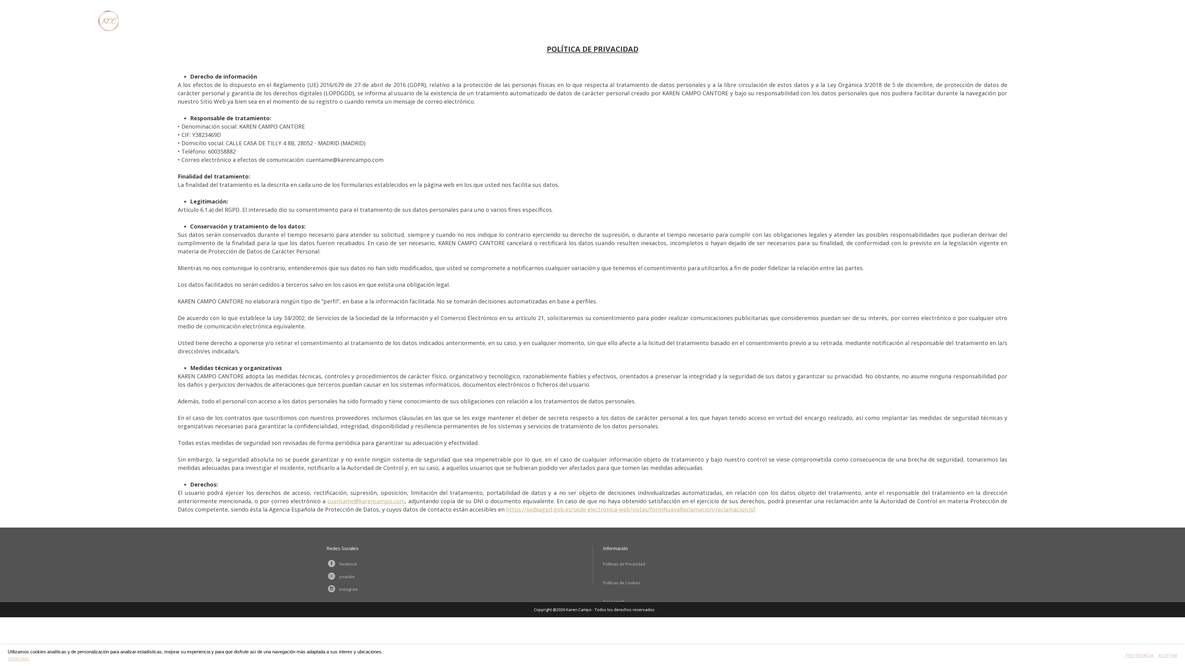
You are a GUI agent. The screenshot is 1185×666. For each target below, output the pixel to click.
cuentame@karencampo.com (366, 501)
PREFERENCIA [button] (1139, 655)
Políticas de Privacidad (624, 564)
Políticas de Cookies (621, 583)
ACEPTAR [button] (1167, 655)
